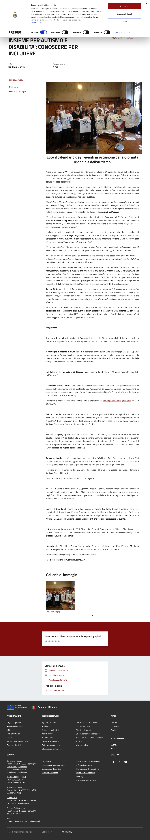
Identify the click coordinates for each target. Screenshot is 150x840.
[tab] (92, 615)
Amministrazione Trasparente (88, 761)
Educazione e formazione (52, 748)
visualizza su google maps (17, 766)
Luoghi (113, 744)
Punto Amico (12, 797)
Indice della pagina (15, 80)
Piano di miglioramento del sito (19, 831)
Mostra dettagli (121, 32)
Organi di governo (14, 722)
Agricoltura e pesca (49, 722)
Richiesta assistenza (50, 772)
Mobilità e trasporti (83, 730)
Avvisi (113, 730)
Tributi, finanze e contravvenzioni (89, 737)
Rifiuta (124, 21)
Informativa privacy (84, 765)
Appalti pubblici (48, 733)
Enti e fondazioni (13, 733)
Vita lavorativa (82, 745)
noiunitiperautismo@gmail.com (117, 400)
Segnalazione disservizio (51, 769)
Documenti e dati (14, 745)
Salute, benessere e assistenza (88, 733)
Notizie (114, 722)
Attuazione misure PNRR (86, 780)
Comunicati (115, 726)
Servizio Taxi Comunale (16, 808)
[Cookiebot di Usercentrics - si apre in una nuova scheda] (15, 32)
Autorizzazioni (47, 737)
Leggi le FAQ (47, 761)
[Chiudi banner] (146, 3)
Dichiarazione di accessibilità (87, 769)
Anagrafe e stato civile (51, 730)
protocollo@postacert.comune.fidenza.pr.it (23, 821)
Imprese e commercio (84, 726)
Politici (9, 737)
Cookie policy (36, 22)
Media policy (67, 831)
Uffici (9, 730)
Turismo (79, 741)
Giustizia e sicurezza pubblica (87, 722)
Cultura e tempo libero (51, 745)
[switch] (65, 32)
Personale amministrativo (17, 741)
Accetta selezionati (124, 14)
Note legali (80, 776)
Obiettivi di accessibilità (85, 772)
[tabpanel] (60, 597)
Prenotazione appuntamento (53, 765)
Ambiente (45, 726)
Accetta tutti (124, 6)
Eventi (113, 748)
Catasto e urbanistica (50, 741)
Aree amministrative (15, 726)
